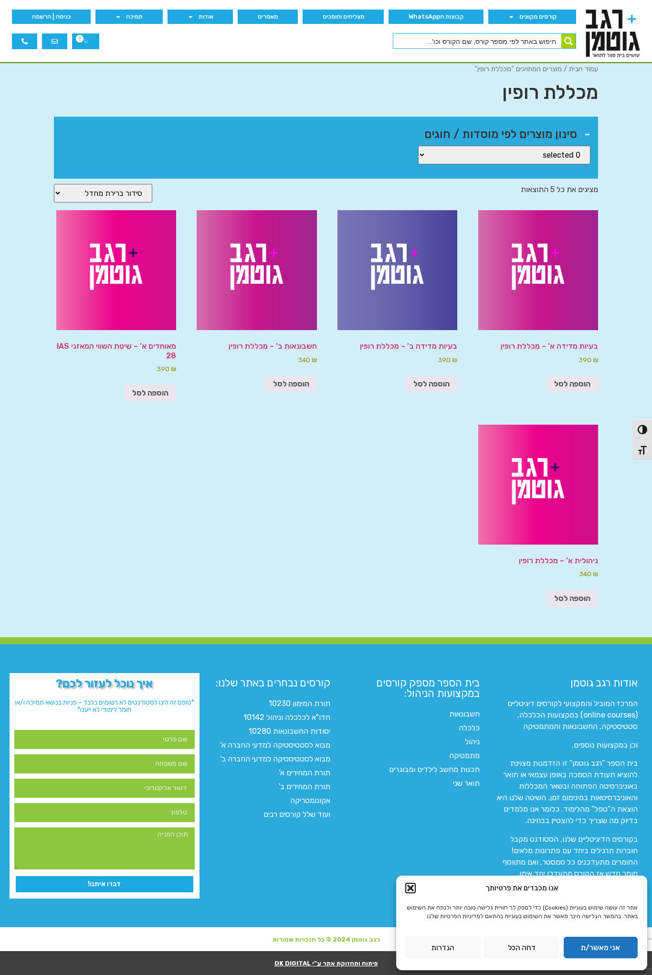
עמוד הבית (583, 68)
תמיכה (134, 16)
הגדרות (442, 947)
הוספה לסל (572, 383)
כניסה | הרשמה (51, 16)
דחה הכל (522, 947)
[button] (410, 888)
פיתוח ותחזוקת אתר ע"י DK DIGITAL (326, 963)
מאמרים (268, 16)
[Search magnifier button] (568, 41)
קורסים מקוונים (538, 16)
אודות (206, 16)
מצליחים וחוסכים (343, 16)
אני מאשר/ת (600, 947)
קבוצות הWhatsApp (436, 16)
